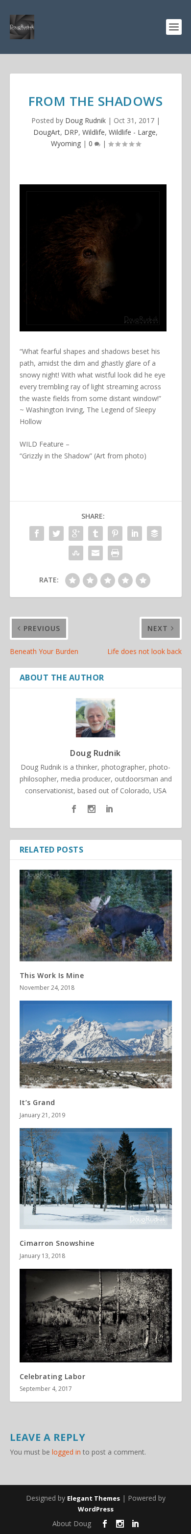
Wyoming (66, 143)
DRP (71, 132)
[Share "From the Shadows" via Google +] (76, 533)
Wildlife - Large (132, 132)
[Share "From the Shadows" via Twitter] (56, 533)
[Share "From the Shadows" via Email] (95, 553)
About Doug (71, 1523)
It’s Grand (37, 1102)
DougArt (46, 132)
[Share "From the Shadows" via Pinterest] (115, 533)
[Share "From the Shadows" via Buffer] (154, 533)
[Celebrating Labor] (96, 1315)
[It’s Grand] (96, 1044)
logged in (66, 1452)
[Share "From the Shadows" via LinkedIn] (134, 533)
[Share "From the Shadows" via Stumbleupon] (76, 553)
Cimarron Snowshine (57, 1243)
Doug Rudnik (85, 120)
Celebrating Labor (53, 1376)
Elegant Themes (93, 1498)
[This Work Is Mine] (96, 915)
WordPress (96, 1509)
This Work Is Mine (52, 975)
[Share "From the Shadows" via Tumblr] (95, 533)
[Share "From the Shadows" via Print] (115, 553)
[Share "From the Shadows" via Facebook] (37, 533)
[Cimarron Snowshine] (96, 1179)
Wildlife (93, 132)
